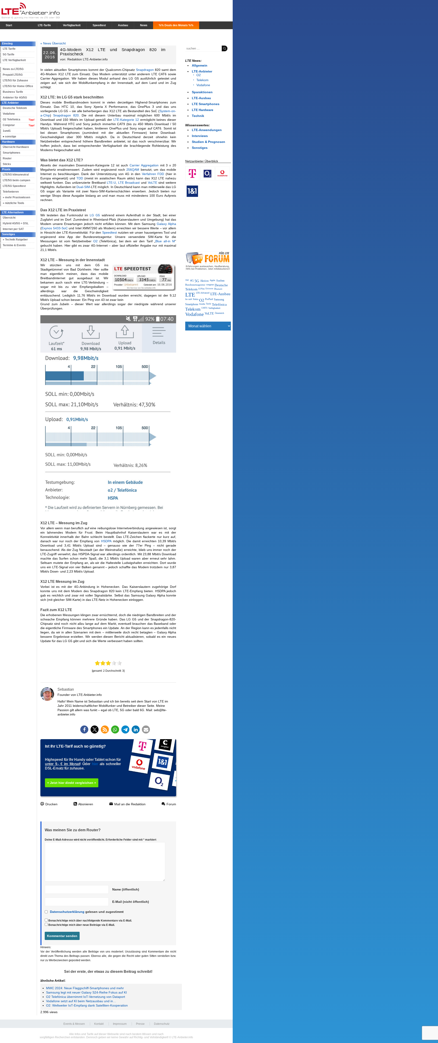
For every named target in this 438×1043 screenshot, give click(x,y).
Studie (202, 304)
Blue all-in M (165, 241)
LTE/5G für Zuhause (15, 80)
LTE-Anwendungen (207, 130)
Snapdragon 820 (65, 115)
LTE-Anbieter (202, 71)
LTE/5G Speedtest (14, 186)
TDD (79, 178)
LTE (190, 295)
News (143, 25)
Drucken (50, 804)
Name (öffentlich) (125, 889)
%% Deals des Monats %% (176, 25)
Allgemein (199, 65)
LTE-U (111, 182)
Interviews (200, 136)
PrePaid (209, 299)
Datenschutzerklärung (67, 912)
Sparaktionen (202, 92)
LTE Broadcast (129, 182)
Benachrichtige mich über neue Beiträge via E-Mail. (81, 925)
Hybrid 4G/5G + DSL (16, 223)
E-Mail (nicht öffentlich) (130, 902)
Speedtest (99, 25)
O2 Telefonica (11, 119)
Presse (140, 1023)
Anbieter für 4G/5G (15, 97)
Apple (212, 280)
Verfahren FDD (153, 174)
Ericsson (209, 288)
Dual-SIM (83, 187)
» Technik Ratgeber (15, 239)
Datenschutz (161, 1023)
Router (7, 158)
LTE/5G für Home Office (18, 86)
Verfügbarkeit (72, 25)
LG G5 (95, 215)
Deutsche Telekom (15, 108)
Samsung (219, 299)
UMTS (204, 308)
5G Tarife (8, 54)
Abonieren (85, 804)
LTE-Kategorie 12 (126, 119)
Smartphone (191, 304)
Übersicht (9, 217)
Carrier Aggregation (144, 165)
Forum (171, 804)
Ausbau (123, 25)
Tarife (208, 304)
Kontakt (99, 1023)
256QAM (132, 169)
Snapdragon (145, 70)
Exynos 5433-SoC (55, 228)
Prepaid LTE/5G (13, 74)
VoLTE (152, 182)
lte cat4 (188, 299)
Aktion (204, 280)
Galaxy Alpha (166, 224)
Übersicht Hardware (16, 147)
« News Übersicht (53, 43)
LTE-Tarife (44, 25)
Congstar (9, 125)
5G (197, 281)
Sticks (7, 164)
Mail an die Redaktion (129, 804)
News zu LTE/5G (13, 69)
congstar (210, 284)
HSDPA (106, 541)
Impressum (120, 1023)
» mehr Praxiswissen (16, 197)
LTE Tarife (9, 48)
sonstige (10, 136)
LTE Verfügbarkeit (14, 60)
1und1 (7, 130)
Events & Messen (74, 1023)
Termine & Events (14, 245)
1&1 (187, 280)
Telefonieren (11, 191)
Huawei (218, 288)
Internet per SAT (13, 229)
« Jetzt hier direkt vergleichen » (71, 783)
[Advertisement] (208, 224)
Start (9, 25)
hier (95, 764)
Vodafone (9, 113)
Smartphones (11, 152)
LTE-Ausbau (201, 98)
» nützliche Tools (13, 203)
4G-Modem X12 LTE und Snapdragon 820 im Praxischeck (112, 51)
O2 (95, 241)
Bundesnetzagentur (195, 284)
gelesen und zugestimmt (87, 912)
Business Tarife (13, 91)
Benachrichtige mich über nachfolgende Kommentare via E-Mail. (90, 920)
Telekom (202, 80)
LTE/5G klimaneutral (16, 174)
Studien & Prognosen (208, 142)
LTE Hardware (202, 110)
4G (192, 280)
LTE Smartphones (205, 104)
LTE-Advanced (202, 293)
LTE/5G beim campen (16, 180)
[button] (84, 729)
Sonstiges (200, 148)
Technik (198, 116)
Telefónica (219, 304)
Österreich (219, 313)
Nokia (195, 299)
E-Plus (201, 288)
